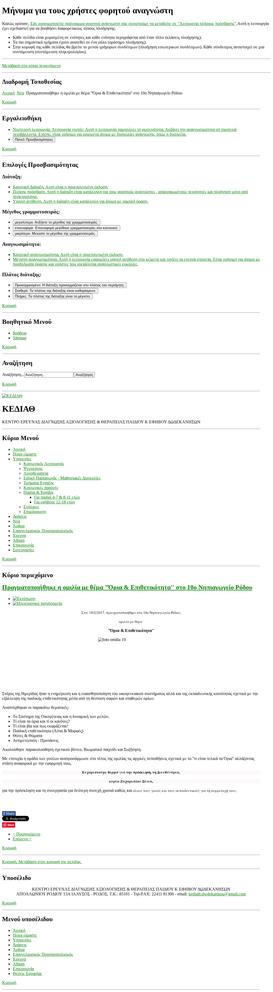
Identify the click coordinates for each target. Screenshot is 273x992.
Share (8, 814)
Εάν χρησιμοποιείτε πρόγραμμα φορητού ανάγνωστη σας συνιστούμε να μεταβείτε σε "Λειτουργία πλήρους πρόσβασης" (133, 23)
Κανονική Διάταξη (60, 187)
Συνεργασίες (23, 550)
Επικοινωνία (23, 545)
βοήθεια (19, 333)
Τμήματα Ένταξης (38, 483)
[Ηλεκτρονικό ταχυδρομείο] (37, 603)
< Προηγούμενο (26, 834)
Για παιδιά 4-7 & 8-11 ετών (57, 497)
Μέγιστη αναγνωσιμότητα (136, 261)
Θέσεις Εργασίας (27, 973)
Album (19, 540)
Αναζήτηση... (13, 374)
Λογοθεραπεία (35, 473)
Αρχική (8, 93)
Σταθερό (55, 291)
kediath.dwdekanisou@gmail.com (217, 894)
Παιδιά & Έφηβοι (38, 492)
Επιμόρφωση (34, 511)
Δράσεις (20, 516)
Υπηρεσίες (22, 459)
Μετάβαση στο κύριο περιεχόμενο (31, 65)
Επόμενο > (22, 839)
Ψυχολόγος (33, 468)
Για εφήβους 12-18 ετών (54, 502)
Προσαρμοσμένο (70, 285)
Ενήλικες (31, 507)
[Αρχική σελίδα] (12, 396)
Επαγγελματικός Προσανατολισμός (43, 530)
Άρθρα (19, 526)
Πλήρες (53, 296)
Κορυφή (9, 102)
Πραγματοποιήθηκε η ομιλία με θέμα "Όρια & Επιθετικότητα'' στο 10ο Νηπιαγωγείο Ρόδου (127, 587)
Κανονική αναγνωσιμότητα (68, 254)
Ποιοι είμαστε (25, 454)
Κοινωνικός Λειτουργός (43, 463)
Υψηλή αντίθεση (80, 201)
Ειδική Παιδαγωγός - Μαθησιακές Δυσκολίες (62, 478)
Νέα (20, 93)
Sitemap (19, 338)
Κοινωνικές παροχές (40, 487)
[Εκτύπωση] (24, 598)
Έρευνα (19, 535)
